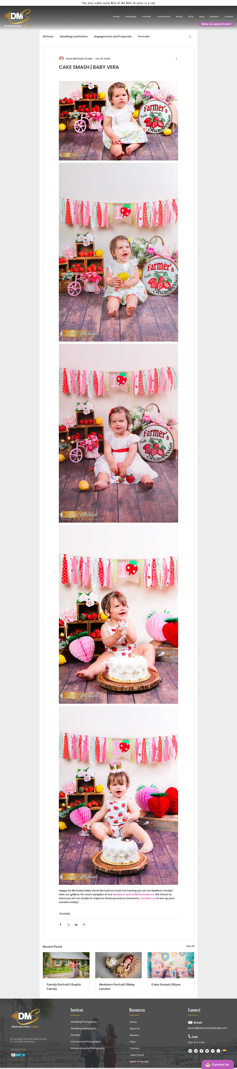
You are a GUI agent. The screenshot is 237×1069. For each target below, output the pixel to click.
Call (195, 1037)
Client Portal (137, 1055)
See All (190, 946)
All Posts (48, 36)
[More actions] (176, 59)
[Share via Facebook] (60, 924)
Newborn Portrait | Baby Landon (117, 986)
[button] (147, 17)
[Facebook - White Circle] (201, 1051)
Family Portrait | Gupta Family (64, 986)
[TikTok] (196, 1051)
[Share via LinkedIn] (76, 924)
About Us (135, 1028)
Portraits (144, 36)
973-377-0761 (196, 1042)
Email (198, 1023)
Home (133, 1022)
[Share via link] (84, 924)
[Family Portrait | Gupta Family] (66, 965)
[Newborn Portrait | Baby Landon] (118, 965)
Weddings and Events (74, 36)
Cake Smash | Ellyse (166, 984)
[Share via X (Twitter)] (68, 924)
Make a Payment (139, 1061)
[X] (218, 1051)
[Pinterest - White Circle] (213, 1051)
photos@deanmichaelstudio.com (207, 1028)
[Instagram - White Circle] (190, 1051)
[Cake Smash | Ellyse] (171, 965)
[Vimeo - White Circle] (207, 1051)
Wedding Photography (84, 1021)
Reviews (134, 1035)
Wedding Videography (83, 1028)
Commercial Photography (85, 1041)
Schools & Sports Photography (88, 1048)
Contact (135, 1048)
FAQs (133, 1041)
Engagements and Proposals (113, 36)
